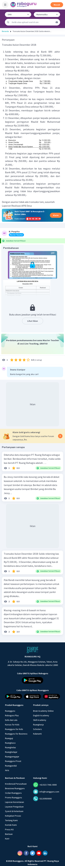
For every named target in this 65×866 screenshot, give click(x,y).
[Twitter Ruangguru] (32, 853)
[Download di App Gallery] (51, 696)
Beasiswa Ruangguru (15, 788)
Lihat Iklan (32, 321)
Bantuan (9, 834)
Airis (7, 770)
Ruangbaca (10, 742)
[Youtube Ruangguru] (38, 853)
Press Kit (9, 829)
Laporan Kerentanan (14, 802)
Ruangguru (10, 710)
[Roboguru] (24, 4)
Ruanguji (9, 738)
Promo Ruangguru (13, 797)
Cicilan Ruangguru (13, 793)
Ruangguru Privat (13, 761)
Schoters (37, 729)
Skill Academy (39, 720)
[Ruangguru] (32, 650)
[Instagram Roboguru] (19, 853)
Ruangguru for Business (16, 733)
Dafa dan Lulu (11, 720)
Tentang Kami (11, 820)
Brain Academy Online (43, 710)
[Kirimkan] (8, 22)
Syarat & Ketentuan (14, 811)
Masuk (57, 4)
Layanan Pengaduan (14, 806)
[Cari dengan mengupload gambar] (56, 22)
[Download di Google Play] (32, 680)
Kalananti (37, 733)
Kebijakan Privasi (13, 815)
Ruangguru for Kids (14, 729)
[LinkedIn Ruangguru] (45, 853)
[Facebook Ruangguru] (26, 853)
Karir (7, 838)
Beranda (5, 31)
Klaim (56, 215)
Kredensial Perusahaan (16, 783)
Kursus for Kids (12, 724)
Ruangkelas (10, 747)
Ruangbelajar (11, 752)
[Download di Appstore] (32, 696)
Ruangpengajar (12, 756)
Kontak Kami (11, 824)
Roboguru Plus (12, 715)
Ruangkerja (38, 724)
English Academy (41, 715)
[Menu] (5, 4)
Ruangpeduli (11, 765)
